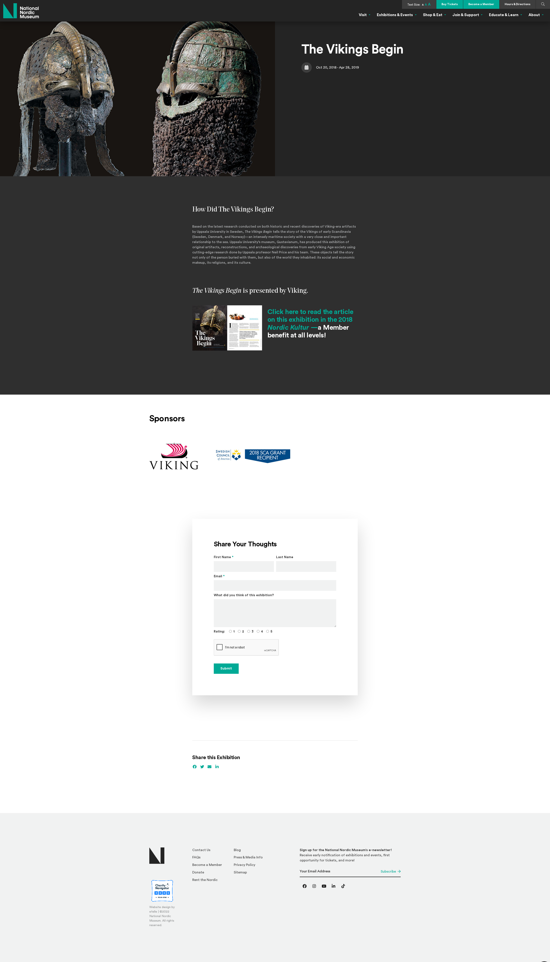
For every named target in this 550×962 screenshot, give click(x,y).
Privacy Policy (244, 865)
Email (219, 576)
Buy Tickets (450, 4)
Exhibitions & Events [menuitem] (395, 15)
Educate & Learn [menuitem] (503, 15)
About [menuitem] (534, 15)
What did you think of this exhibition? (244, 595)
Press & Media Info (248, 857)
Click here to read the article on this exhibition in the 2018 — (310, 319)
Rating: (219, 631)
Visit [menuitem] (363, 15)
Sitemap (240, 872)
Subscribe (388, 871)
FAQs (196, 857)
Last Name (284, 557)
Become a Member (481, 4)
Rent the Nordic (205, 880)
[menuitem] (211, 851)
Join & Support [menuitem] (465, 15)
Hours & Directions (517, 4)
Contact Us (201, 850)
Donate (198, 872)
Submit (226, 668)
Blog (237, 850)
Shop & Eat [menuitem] (432, 15)
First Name (224, 557)
